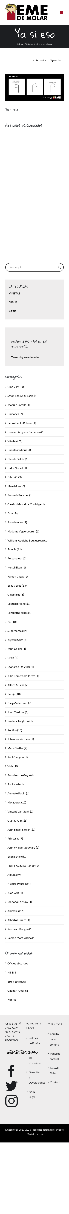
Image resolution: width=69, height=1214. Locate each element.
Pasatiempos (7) (17, 522)
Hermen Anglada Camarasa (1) (26, 432)
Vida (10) (13, 766)
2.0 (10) (12, 621)
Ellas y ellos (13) (17, 585)
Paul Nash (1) (15, 784)
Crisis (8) (12, 657)
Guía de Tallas (54, 1070)
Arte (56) (12, 513)
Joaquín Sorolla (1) (18, 404)
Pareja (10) (14, 694)
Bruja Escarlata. (16, 981)
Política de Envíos (34, 1040)
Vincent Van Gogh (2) (20, 811)
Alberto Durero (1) (18, 920)
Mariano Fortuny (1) (19, 901)
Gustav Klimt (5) (17, 820)
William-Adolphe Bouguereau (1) (27, 540)
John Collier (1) (16, 648)
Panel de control (55, 1056)
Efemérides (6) (16, 486)
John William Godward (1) (23, 847)
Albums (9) (14, 874)
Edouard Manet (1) (18, 603)
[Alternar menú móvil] (62, 12)
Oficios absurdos (17, 963)
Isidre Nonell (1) (17, 468)
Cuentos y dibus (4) (19, 450)
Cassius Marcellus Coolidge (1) (26, 504)
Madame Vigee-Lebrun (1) (23, 531)
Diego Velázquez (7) (19, 703)
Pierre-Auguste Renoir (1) (23, 865)
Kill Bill (11, 972)
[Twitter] (11, 1086)
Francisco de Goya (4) (20, 775)
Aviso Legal (32, 1094)
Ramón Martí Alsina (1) (21, 937)
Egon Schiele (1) (17, 856)
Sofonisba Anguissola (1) (22, 395)
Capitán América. (17, 990)
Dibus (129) (14, 477)
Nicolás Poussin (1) (19, 883)
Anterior (41, 60)
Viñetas (14, 293)
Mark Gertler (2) (17, 748)
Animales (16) (15, 910)
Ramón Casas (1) (17, 576)
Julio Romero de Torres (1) (23, 675)
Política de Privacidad (35, 1058)
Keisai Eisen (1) (16, 567)
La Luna (40, 1134)
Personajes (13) (16, 558)
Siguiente (55, 60)
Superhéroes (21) (17, 630)
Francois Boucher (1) (20, 495)
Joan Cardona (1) (17, 712)
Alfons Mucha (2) (17, 685)
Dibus (13, 302)
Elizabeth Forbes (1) (19, 612)
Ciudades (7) (15, 413)
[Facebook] (11, 1071)
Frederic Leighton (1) (20, 721)
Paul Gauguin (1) (17, 757)
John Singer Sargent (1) (21, 829)
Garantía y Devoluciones (35, 1077)
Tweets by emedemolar (25, 357)
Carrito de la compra (54, 1039)
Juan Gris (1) (15, 892)
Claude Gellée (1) (17, 459)
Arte (12, 311)
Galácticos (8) (15, 594)
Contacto (55, 1082)
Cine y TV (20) (16, 386)
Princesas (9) (15, 838)
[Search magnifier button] (59, 267)
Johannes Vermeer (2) (20, 739)
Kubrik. (11, 999)
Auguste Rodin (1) (18, 793)
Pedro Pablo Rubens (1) (21, 423)
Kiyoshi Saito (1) (17, 639)
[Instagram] (11, 1101)
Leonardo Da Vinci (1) (20, 666)
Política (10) (14, 730)
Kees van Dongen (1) (20, 929)
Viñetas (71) (14, 441)
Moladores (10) (16, 802)
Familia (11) (14, 549)
